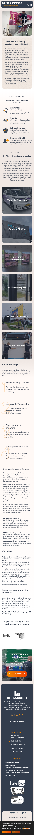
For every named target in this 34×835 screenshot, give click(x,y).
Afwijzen (15, 832)
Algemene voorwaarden (17, 817)
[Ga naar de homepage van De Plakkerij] (17, 695)
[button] (31, 4)
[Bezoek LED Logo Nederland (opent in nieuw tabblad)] (17, 783)
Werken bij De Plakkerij (10, 612)
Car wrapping (10, 765)
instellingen (26, 828)
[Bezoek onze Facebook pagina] (13, 751)
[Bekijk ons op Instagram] (17, 751)
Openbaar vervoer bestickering (17, 768)
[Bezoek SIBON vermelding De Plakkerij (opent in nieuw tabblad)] (17, 791)
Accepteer (6, 832)
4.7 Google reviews (17, 721)
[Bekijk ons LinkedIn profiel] (21, 751)
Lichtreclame (10, 775)
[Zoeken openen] (27, 4)
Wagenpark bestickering (14, 770)
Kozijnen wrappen (12, 763)
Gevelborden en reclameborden (17, 773)
